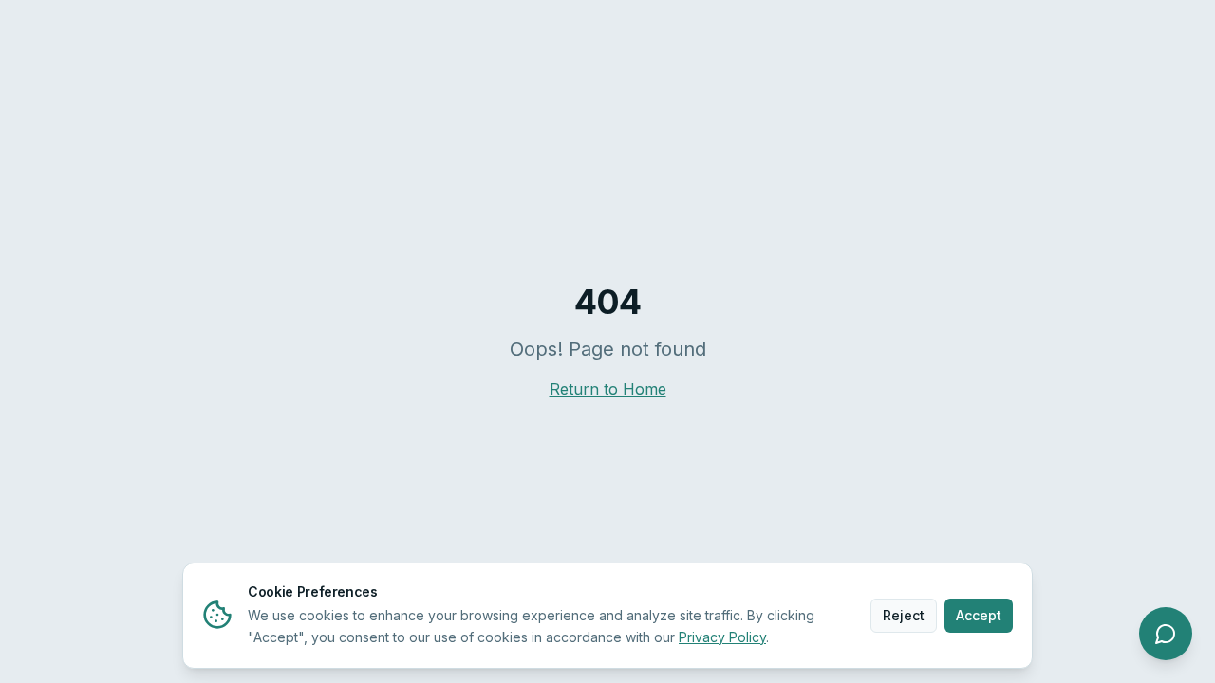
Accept (978, 614)
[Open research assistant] (1165, 633)
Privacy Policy (722, 636)
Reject (904, 614)
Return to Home (608, 388)
